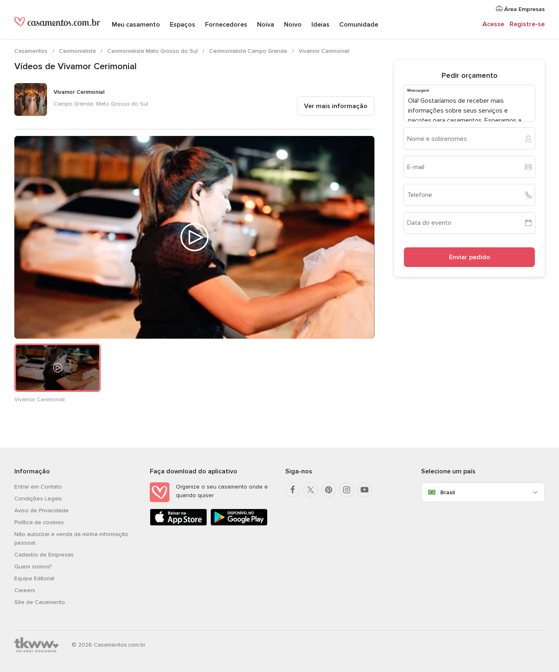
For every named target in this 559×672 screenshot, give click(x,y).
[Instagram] (346, 489)
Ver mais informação (335, 106)
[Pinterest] (328, 489)
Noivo (293, 24)
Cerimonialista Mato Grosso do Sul (153, 51)
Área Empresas (524, 9)
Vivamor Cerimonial (324, 51)
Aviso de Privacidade (41, 510)
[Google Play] (239, 523)
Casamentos (31, 51)
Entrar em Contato (38, 486)
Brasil (447, 492)
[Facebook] (292, 489)
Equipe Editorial (34, 578)
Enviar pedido (469, 257)
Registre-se (527, 24)
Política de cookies (39, 522)
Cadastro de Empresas (44, 554)
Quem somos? (33, 566)
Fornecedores (226, 24)
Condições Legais (38, 498)
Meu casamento (136, 24)
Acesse (493, 24)
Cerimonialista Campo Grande (249, 51)
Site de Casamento (39, 602)
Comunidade (358, 24)
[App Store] (178, 523)
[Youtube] (364, 489)
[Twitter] (310, 489)
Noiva (265, 24)
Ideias (320, 24)
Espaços (182, 24)
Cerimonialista (78, 51)
